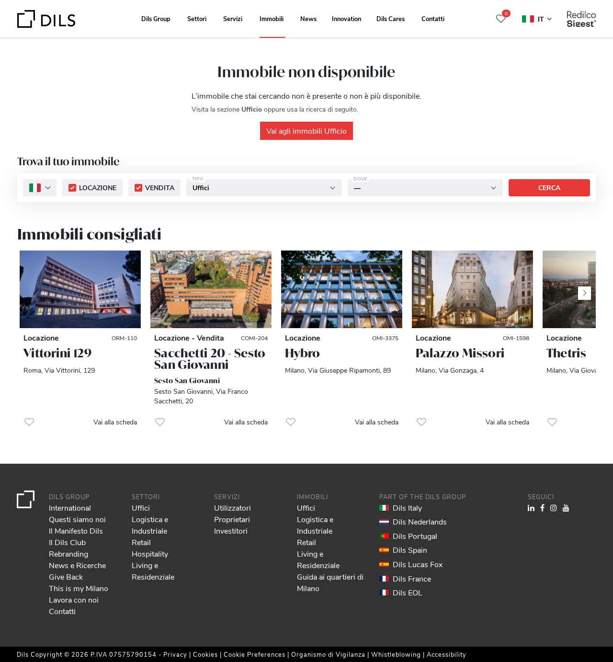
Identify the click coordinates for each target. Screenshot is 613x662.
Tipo (198, 179)
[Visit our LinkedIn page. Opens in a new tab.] (531, 507)
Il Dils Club (67, 542)
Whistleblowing (396, 654)
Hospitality (150, 553)
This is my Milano (78, 588)
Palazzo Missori (460, 353)
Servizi (232, 18)
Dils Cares (390, 18)
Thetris (566, 353)
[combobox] (40, 188)
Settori (196, 18)
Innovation (346, 18)
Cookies (205, 654)
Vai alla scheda (115, 421)
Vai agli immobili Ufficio (306, 131)
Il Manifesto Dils (76, 530)
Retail (141, 542)
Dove (360, 179)
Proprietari (232, 519)
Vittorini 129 (57, 353)
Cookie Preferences (254, 654)
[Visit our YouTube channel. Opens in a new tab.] (566, 507)
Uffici (141, 507)
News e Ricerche (77, 565)
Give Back (66, 576)
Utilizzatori (232, 507)
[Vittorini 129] (80, 290)
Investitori (231, 530)
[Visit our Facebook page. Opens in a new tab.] (542, 507)
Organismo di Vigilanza (328, 654)
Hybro (302, 353)
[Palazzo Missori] (472, 290)
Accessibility (446, 654)
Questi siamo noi (77, 519)
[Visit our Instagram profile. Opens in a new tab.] (553, 507)
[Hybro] (341, 290)
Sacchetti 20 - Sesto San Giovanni (210, 358)
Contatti (432, 18)
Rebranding (68, 553)
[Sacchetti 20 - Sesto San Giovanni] (211, 290)
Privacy (175, 654)
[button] (29, 422)
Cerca (549, 188)
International (70, 507)
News (308, 18)
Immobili (272, 18)
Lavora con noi (74, 599)
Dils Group (155, 18)
